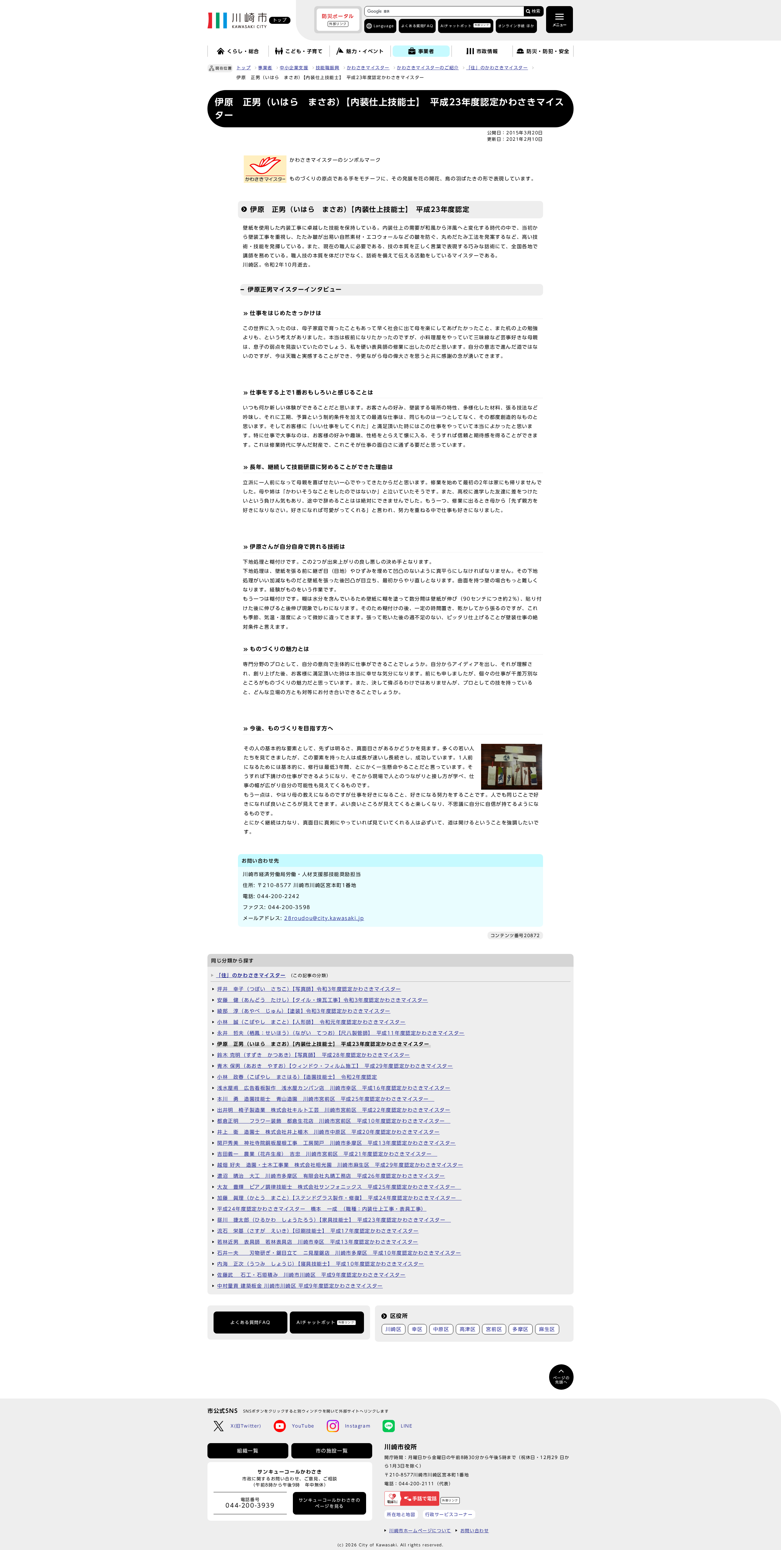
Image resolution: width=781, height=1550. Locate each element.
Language (384, 25)
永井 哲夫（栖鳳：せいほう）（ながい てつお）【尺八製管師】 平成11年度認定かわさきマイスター (341, 1033)
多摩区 (521, 1329)
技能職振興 (328, 68)
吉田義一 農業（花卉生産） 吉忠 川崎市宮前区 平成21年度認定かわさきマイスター (327, 1154)
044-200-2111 (416, 1483)
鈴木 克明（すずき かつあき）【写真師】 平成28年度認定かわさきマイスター (313, 1055)
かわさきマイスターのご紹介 (428, 68)
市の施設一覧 (332, 1450)
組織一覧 (247, 1450)
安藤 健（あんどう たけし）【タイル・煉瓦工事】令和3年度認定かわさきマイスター (322, 1000)
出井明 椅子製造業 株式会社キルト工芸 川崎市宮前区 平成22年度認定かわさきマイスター (333, 1110)
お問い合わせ (474, 1530)
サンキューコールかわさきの (330, 1503)
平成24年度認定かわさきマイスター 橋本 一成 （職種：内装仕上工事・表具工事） (321, 1208)
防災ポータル (338, 19)
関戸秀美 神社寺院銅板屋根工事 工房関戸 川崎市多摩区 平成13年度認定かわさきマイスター (336, 1143)
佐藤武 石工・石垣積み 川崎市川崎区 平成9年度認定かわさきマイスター (311, 1274)
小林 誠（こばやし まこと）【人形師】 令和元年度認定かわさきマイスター (311, 1022)
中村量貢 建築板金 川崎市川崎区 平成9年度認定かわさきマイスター (300, 1285)
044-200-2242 (278, 896)
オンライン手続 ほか (516, 25)
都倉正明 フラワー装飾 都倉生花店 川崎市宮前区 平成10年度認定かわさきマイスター (333, 1121)
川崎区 (394, 1329)
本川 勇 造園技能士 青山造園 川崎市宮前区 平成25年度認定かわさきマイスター (325, 1099)
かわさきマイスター (368, 68)
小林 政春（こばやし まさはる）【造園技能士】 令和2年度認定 (297, 1077)
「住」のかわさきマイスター (497, 68)
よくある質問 (417, 25)
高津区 (468, 1329)
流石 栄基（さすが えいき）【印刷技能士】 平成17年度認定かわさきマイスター (318, 1230)
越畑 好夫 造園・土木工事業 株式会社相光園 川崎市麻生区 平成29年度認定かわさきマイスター (340, 1164)
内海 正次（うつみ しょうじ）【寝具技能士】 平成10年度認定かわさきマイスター (320, 1263)
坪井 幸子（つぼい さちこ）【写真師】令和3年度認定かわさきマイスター (309, 989)
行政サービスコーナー (449, 1514)
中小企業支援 (294, 68)
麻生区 (547, 1329)
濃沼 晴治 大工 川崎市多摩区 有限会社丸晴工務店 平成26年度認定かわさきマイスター (331, 1175)
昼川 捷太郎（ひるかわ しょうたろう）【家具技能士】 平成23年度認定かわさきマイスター (334, 1219)
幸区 (417, 1329)
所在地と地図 (401, 1514)
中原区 (441, 1329)
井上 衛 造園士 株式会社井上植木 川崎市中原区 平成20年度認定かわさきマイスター (328, 1132)
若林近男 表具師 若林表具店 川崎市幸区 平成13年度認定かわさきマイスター (317, 1241)
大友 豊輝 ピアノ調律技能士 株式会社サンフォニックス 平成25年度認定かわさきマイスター (339, 1186)
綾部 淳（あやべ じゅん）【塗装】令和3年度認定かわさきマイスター (303, 1011)
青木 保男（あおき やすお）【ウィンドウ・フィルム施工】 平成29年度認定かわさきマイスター (335, 1066)
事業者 (265, 68)
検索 (536, 11)
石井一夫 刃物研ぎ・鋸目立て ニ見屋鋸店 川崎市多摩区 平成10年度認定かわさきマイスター (339, 1252)
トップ (243, 68)
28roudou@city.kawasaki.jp (324, 918)
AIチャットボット (465, 25)
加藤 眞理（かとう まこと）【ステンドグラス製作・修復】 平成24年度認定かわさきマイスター (339, 1197)
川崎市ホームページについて (420, 1530)
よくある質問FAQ (250, 1322)
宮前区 (494, 1329)
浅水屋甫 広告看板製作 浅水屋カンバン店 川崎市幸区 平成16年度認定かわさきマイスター (333, 1088)
